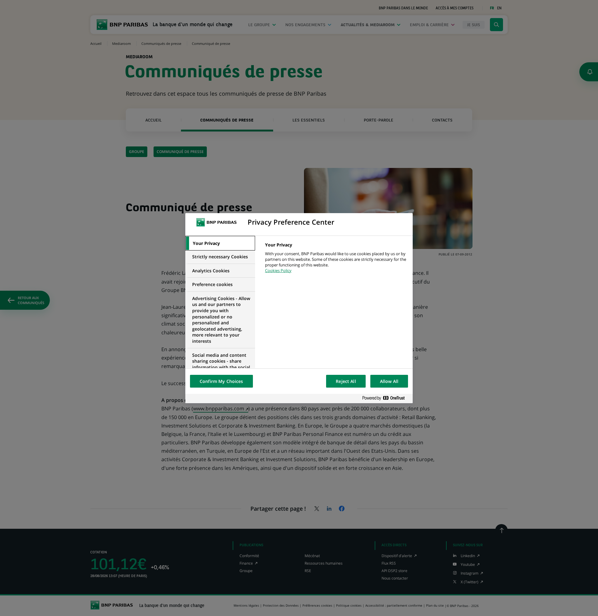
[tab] (220, 243)
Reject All (346, 381)
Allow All (389, 381)
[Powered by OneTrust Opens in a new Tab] (386, 398)
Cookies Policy (278, 270)
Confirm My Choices (221, 381)
